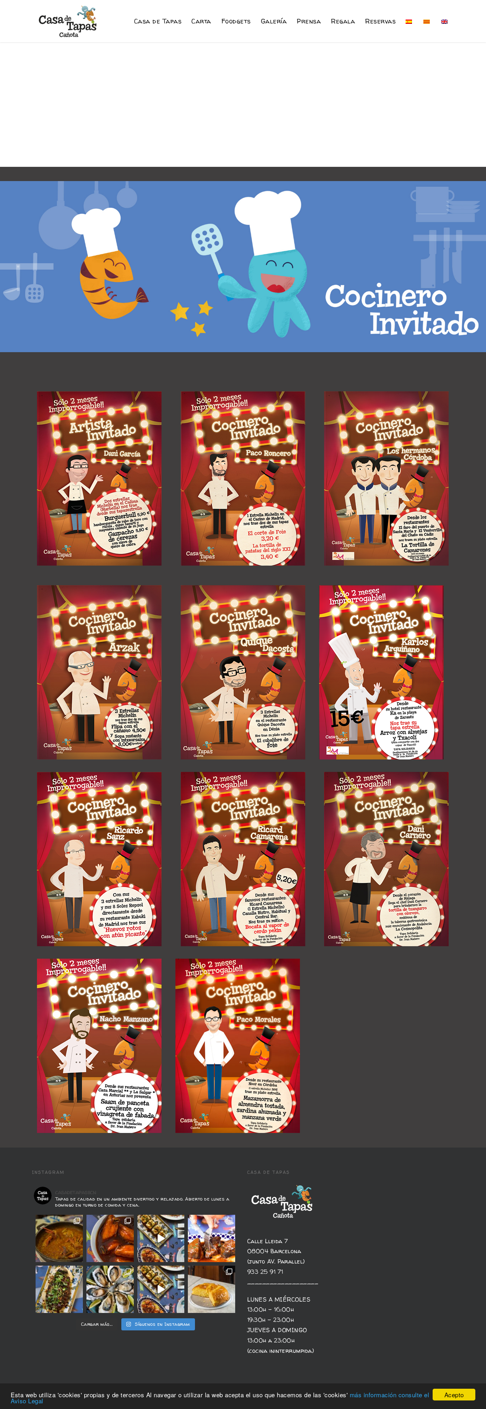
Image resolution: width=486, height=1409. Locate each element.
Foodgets (236, 21)
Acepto (454, 1394)
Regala (343, 21)
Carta (201, 21)
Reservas (380, 21)
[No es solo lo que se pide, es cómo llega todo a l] (161, 1289)
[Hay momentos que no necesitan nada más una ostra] (110, 1289)
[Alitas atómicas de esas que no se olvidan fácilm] (110, 1238)
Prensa (309, 21)
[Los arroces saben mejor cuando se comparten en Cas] (59, 1238)
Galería (274, 21)
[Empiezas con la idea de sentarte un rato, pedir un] (161, 1238)
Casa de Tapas (158, 21)
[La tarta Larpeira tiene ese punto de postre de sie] (211, 1289)
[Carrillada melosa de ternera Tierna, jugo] (211, 1238)
